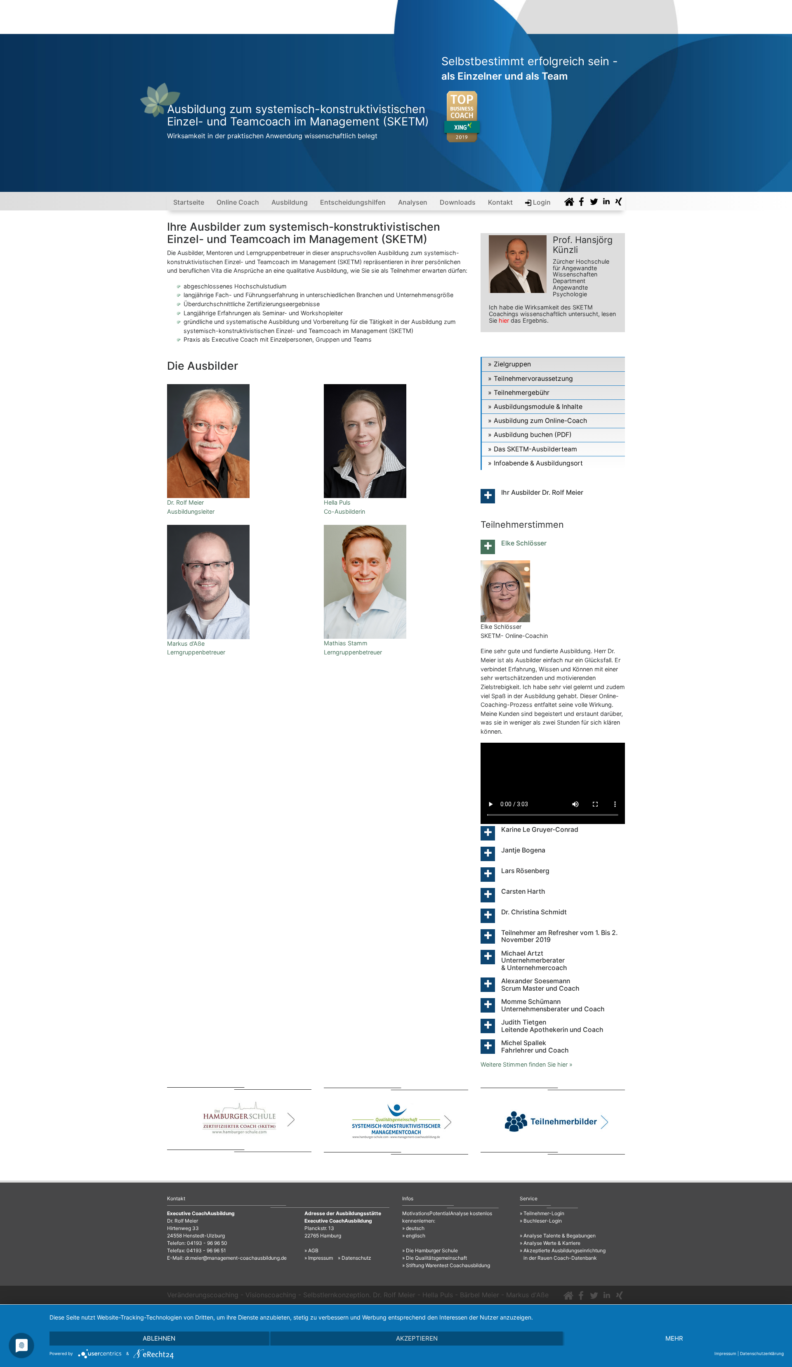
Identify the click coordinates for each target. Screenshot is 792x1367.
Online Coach (238, 202)
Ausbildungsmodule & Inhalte (538, 407)
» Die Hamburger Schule (430, 1250)
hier (504, 320)
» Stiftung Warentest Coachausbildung (446, 1265)
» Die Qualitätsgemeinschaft (434, 1258)
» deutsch (413, 1228)
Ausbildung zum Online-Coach (540, 421)
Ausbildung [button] (289, 202)
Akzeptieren (417, 1338)
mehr (674, 1338)
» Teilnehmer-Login (542, 1213)
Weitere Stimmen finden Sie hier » (527, 1064)
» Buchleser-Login (541, 1221)
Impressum (725, 1353)
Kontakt (500, 202)
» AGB (311, 1250)
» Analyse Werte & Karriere (550, 1243)
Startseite (188, 202)
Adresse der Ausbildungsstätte (342, 1213)
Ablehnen (159, 1338)
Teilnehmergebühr (521, 393)
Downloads (458, 202)
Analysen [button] (412, 202)
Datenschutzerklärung (762, 1353)
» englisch (413, 1235)
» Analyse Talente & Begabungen (558, 1235)
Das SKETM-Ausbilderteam (535, 449)
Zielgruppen (512, 364)
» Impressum (318, 1258)
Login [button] (541, 202)
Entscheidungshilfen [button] (353, 202)
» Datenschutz (354, 1258)
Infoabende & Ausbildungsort (538, 463)
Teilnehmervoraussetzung (533, 378)
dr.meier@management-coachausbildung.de (236, 1258)
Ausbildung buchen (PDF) (533, 435)
